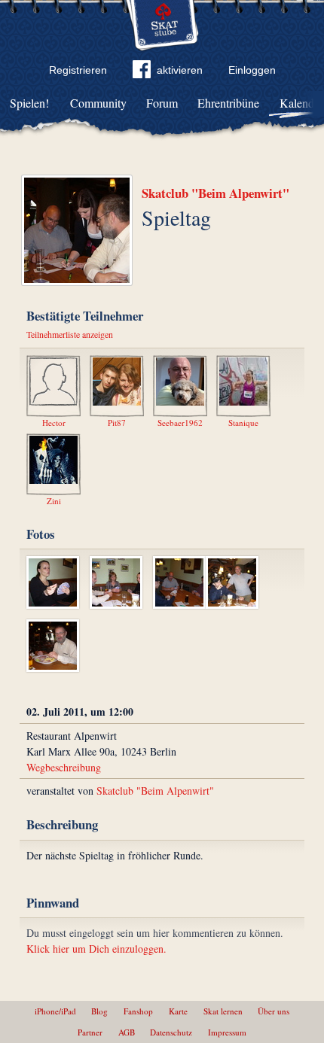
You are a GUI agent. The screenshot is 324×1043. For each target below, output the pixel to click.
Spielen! (29, 103)
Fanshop (138, 1011)
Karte (178, 1011)
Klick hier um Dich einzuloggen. (96, 948)
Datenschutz (171, 1032)
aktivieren (180, 70)
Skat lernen (223, 1011)
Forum (162, 103)
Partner (90, 1032)
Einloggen (252, 70)
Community (98, 103)
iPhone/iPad (55, 1011)
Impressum (227, 1032)
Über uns (273, 1011)
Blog (99, 1011)
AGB (126, 1032)
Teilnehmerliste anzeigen (69, 334)
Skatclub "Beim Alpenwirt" (215, 193)
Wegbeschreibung (63, 767)
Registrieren (78, 70)
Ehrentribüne (228, 103)
